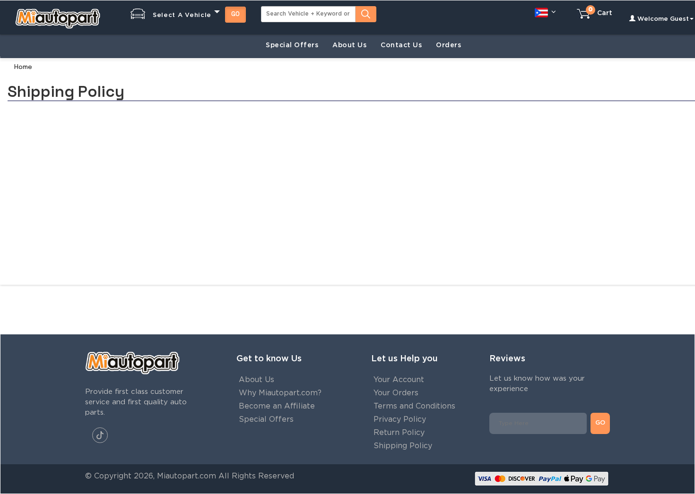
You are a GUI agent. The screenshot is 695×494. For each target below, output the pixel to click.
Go (235, 14)
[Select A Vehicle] (174, 6)
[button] (545, 12)
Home (23, 66)
